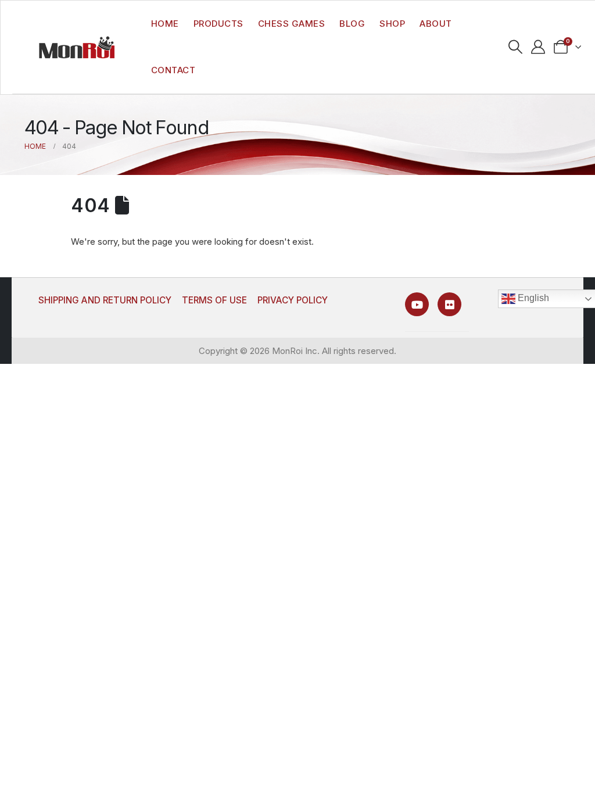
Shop (392, 23)
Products (218, 23)
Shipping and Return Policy (104, 300)
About (436, 23)
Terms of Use (214, 300)
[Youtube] (417, 304)
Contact (173, 70)
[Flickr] (449, 304)
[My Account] (538, 47)
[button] (515, 47)
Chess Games (291, 23)
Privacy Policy (292, 300)
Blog (352, 23)
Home (165, 23)
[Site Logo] (76, 47)
